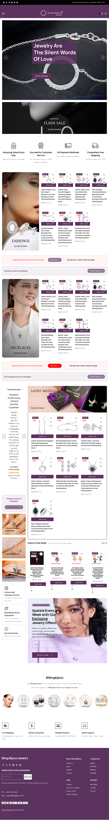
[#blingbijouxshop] (7, 701)
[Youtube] (12, 2)
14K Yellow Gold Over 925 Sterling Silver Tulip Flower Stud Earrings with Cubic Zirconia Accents (77, 571)
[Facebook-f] (3, 765)
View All (104, 543)
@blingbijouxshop (36, 683)
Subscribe (27, 777)
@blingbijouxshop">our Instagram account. (63, 687)
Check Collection (41, 76)
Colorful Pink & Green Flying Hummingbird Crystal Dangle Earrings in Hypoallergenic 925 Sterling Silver (98, 573)
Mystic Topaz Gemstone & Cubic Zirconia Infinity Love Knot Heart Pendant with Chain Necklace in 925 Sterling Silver (65, 235)
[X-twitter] (6, 2)
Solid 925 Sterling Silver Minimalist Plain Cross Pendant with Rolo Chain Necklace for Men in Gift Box (36, 572)
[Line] (17, 2)
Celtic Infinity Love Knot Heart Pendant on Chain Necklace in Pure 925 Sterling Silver (48, 194)
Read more (38, 584)
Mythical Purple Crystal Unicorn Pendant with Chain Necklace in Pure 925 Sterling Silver (57, 571)
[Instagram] (9, 2)
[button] (53, 92)
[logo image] (52, 13)
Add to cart (49, 185)
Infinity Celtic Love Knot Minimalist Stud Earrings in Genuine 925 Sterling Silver (82, 194)
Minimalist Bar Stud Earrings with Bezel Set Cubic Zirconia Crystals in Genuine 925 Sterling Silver (82, 233)
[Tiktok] (14, 2)
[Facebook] (4, 2)
